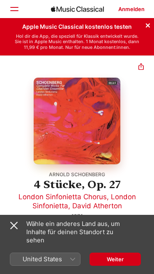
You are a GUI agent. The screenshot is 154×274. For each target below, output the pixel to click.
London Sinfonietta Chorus (62, 197)
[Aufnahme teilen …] (141, 67)
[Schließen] (148, 24)
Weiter (115, 259)
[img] (77, 9)
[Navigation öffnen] (14, 9)
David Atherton (97, 206)
